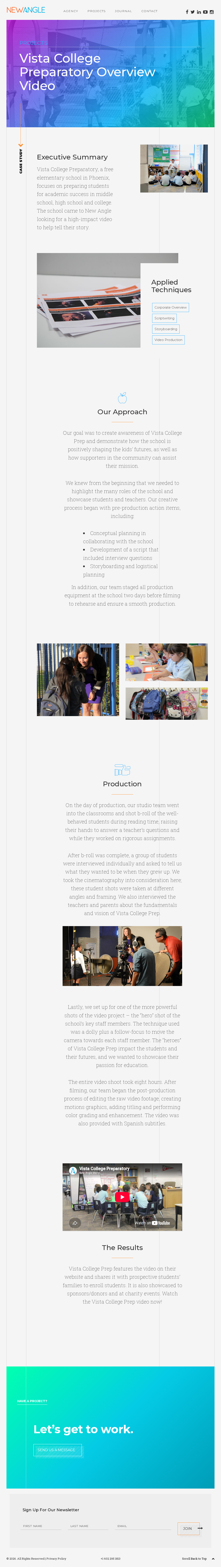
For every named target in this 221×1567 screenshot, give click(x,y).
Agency (70, 11)
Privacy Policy (56, 1559)
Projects (96, 11)
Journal (123, 11)
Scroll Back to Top (194, 1559)
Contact (149, 11)
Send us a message (56, 1450)
